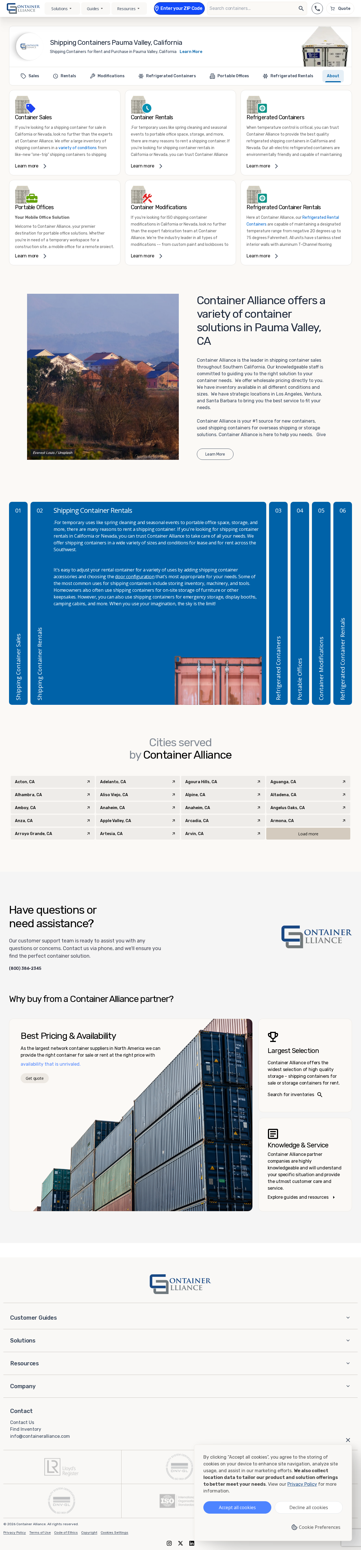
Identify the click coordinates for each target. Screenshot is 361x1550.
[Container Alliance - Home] (180, 1284)
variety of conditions (77, 147)
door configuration (134, 576)
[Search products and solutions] (301, 8)
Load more (308, 833)
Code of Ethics (66, 1532)
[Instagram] (169, 1543)
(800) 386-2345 (25, 969)
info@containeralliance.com (40, 1436)
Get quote (34, 1078)
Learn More (191, 51)
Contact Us (22, 1422)
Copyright (89, 1532)
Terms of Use (40, 1532)
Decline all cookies (308, 1507)
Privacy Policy (14, 1532)
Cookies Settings (114, 1532)
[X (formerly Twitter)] (180, 1543)
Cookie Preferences (319, 1527)
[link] (64, 132)
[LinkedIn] (191, 1543)
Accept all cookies (237, 1507)
